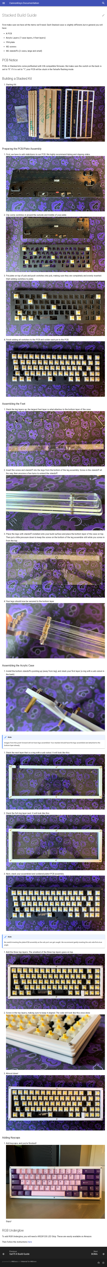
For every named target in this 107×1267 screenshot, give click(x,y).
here (30, 1242)
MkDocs (14, 1261)
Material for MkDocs (28, 1261)
